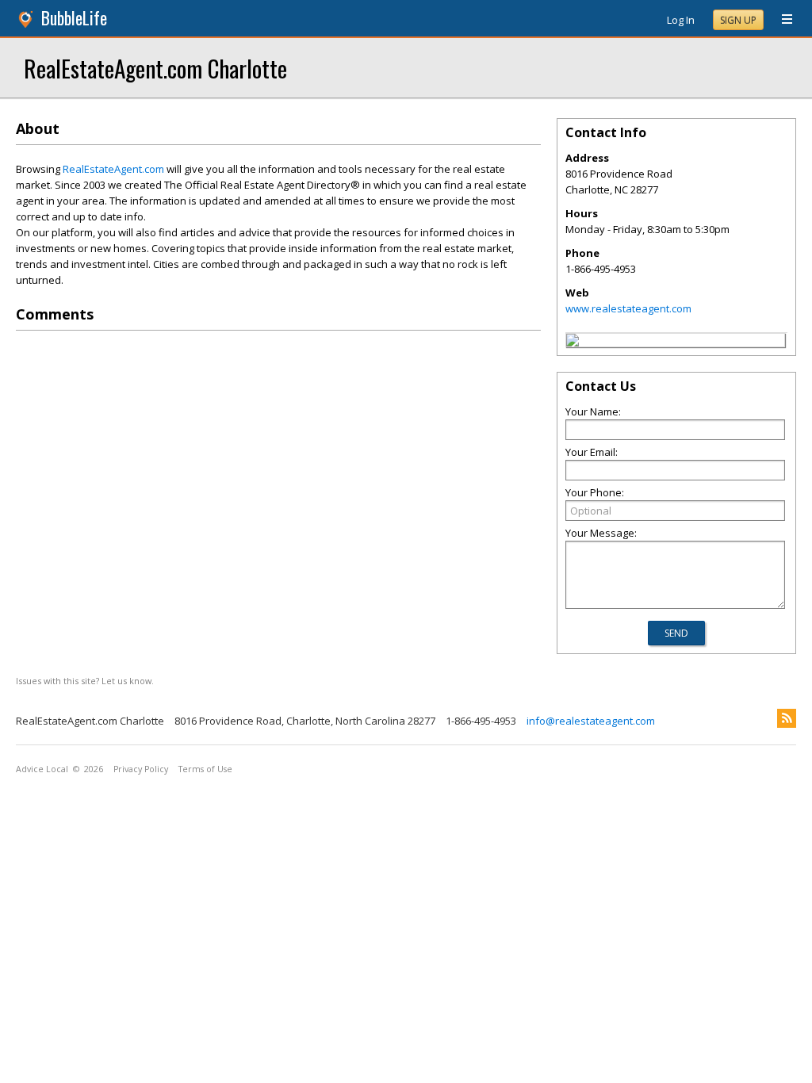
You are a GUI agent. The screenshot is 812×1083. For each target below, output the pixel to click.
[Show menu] (781, 20)
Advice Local (42, 769)
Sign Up (738, 20)
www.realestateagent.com (628, 308)
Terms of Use (205, 769)
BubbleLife (74, 18)
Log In (681, 20)
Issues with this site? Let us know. (85, 681)
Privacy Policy (140, 769)
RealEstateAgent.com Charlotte (155, 68)
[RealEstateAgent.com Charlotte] (572, 342)
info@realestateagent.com (591, 721)
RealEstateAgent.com (113, 169)
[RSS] (786, 718)
